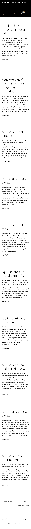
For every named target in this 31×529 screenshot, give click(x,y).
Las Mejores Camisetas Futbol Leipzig (14, 2)
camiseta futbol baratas (12, 134)
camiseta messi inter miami (12, 458)
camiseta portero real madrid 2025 (13, 367)
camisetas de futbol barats (15, 180)
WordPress (17, 523)
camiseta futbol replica (12, 227)
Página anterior (7, 501)
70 (28, 501)
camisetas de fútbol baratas (15, 413)
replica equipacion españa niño (14, 320)
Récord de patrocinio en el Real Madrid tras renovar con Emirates (13, 83)
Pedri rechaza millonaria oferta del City (13, 29)
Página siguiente (23, 505)
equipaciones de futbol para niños (13, 273)
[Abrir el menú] (28, 3)
